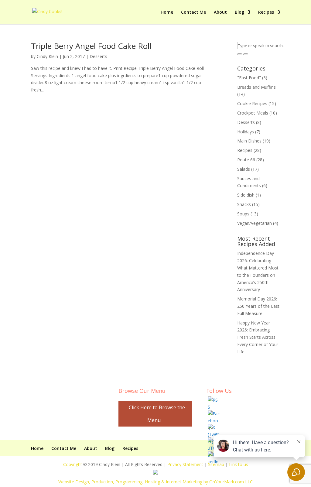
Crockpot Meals (252, 113)
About (220, 12)
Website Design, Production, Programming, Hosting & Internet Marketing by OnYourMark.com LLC (155, 482)
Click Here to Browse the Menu (157, 414)
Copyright (72, 464)
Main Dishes (249, 141)
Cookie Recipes (252, 103)
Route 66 (246, 160)
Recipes (266, 12)
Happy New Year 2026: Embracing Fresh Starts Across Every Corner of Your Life (257, 337)
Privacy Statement (185, 464)
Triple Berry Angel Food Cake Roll (91, 45)
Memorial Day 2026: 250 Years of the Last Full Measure (258, 306)
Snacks (244, 204)
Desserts (98, 56)
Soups (243, 214)
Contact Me (193, 12)
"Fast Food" (249, 78)
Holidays (245, 132)
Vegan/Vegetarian (254, 223)
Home (167, 12)
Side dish (246, 195)
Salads (243, 169)
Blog (239, 12)
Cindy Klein (47, 56)
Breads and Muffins (256, 87)
